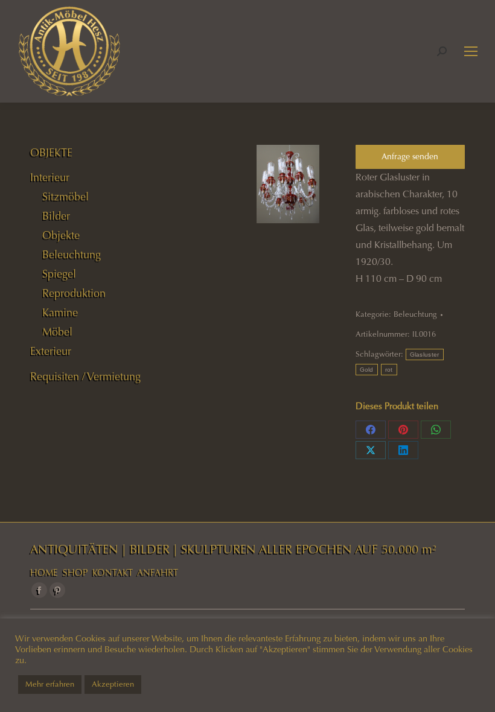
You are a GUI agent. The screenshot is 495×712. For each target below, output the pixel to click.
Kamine (60, 312)
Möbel (57, 332)
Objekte (61, 235)
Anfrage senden (410, 156)
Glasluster (424, 354)
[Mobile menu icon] (471, 51)
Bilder (56, 216)
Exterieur (50, 351)
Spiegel (59, 274)
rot (389, 369)
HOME (44, 572)
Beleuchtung (415, 314)
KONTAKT (112, 572)
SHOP (75, 572)
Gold (367, 369)
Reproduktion (74, 293)
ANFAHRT (157, 572)
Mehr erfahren (49, 684)
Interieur (49, 177)
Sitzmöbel (65, 196)
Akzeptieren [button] (113, 684)
